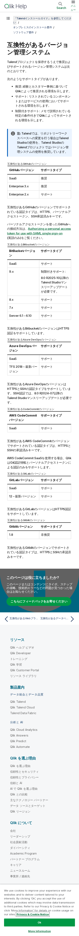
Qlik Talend (18, 701)
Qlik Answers (19, 735)
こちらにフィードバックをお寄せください (39, 601)
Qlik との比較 (19, 794)
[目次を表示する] (8, 18)
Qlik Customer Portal (24, 670)
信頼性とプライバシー (24, 777)
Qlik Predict (18, 741)
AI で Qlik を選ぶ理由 (23, 788)
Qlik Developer (20, 653)
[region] (39, 910)
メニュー (73, 7)
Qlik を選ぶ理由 (20, 766)
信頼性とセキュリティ (24, 771)
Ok (39, 922)
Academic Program (23, 853)
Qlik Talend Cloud (22, 707)
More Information (39, 931)
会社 (13, 830)
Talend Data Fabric (23, 713)
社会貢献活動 (18, 842)
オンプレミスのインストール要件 (32, 27)
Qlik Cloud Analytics (23, 729)
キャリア (16, 865)
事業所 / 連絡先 (20, 876)
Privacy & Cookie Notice (33, 914)
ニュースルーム (20, 870)
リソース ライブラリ (23, 676)
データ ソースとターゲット (27, 805)
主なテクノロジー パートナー (29, 800)
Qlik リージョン (20, 811)
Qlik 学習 (16, 664)
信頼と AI (16, 783)
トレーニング (18, 659)
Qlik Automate (20, 746)
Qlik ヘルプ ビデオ (22, 647)
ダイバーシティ (20, 847)
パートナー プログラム (25, 859)
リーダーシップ (20, 836)
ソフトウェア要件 (23, 32)
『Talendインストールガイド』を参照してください (42, 20)
